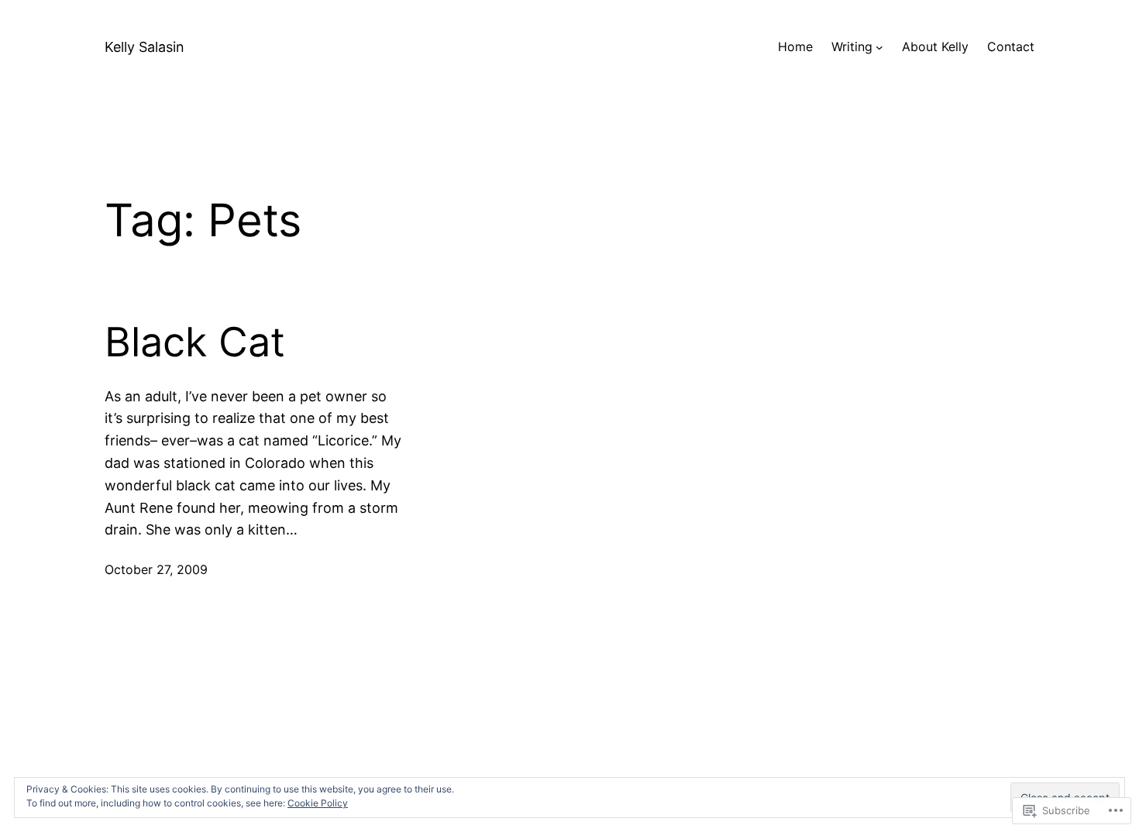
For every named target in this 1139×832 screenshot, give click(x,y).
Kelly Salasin (144, 47)
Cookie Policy (317, 803)
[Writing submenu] (879, 47)
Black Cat (195, 342)
